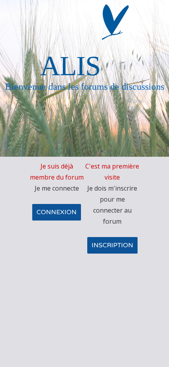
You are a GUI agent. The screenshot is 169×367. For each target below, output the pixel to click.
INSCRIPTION (112, 245)
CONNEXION (57, 212)
